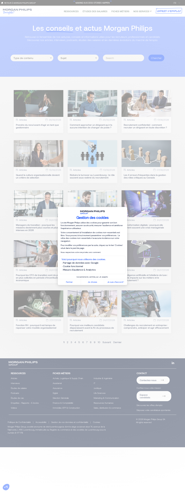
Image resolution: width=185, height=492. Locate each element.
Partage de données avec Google (80, 262)
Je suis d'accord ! (115, 282)
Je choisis (92, 282)
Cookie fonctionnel (73, 266)
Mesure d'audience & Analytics (79, 269)
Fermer (69, 282)
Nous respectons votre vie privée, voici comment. (81, 252)
